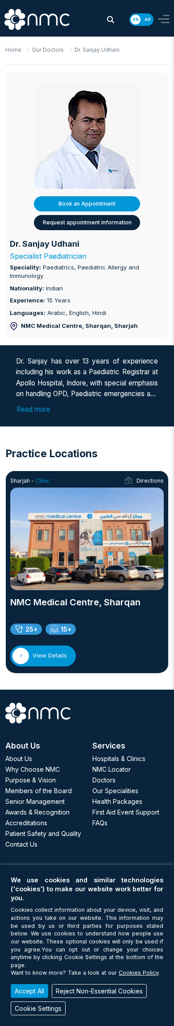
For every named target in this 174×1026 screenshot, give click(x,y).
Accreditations (26, 823)
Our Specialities (115, 790)
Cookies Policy (138, 972)
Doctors (104, 780)
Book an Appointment (87, 203)
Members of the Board (38, 790)
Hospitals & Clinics (118, 758)
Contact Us (21, 844)
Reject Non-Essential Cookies (99, 991)
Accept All (29, 991)
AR (147, 19)
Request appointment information (87, 222)
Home (13, 49)
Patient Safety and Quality (43, 833)
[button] (110, 20)
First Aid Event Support (125, 812)
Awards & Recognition (37, 812)
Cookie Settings (38, 1008)
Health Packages (117, 801)
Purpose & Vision (30, 780)
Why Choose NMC (32, 769)
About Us (18, 758)
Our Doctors (48, 49)
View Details (50, 655)
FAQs (100, 823)
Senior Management (35, 801)
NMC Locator (111, 769)
